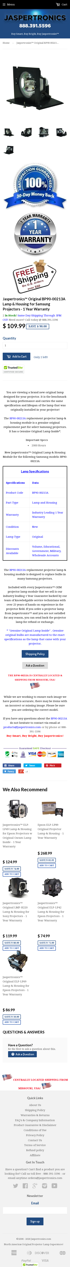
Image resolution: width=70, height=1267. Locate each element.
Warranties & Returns (35, 1115)
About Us (35, 1105)
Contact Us (35, 1140)
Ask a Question (35, 665)
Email (35, 1203)
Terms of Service (35, 1145)
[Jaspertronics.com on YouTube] (54, 1187)
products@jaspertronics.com (22, 727)
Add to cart (11, 874)
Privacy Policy (35, 1135)
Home (6, 43)
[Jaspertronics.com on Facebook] (25, 1187)
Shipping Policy (35, 654)
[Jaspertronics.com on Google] (35, 1187)
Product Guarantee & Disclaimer (35, 1125)
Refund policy (35, 1150)
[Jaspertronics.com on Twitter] (15, 1187)
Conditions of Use (35, 1130)
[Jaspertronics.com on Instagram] (44, 1187)
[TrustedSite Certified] (13, 369)
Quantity (9, 338)
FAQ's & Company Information (35, 1120)
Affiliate (35, 1155)
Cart (64, 4)
